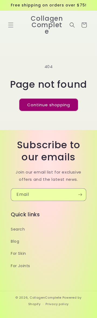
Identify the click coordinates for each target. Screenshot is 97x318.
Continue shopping (48, 105)
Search (18, 229)
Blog (15, 241)
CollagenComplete (45, 297)
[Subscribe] (80, 194)
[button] (11, 25)
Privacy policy (57, 304)
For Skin (18, 253)
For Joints (20, 265)
